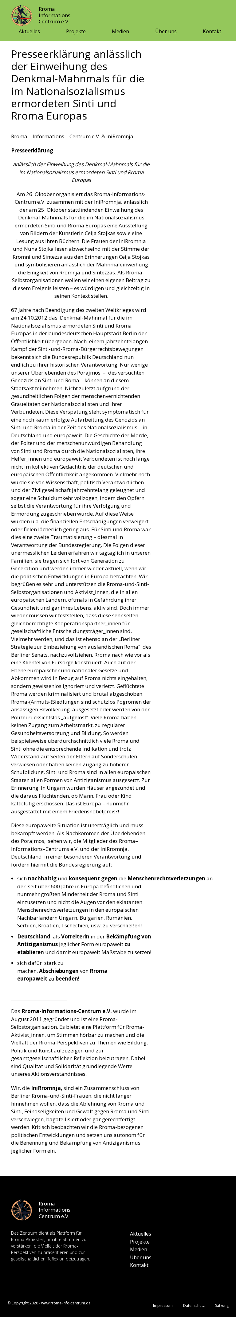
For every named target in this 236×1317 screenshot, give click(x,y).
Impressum (163, 1305)
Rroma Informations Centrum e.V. (54, 15)
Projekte (76, 31)
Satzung (222, 1305)
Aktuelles (29, 31)
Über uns (166, 31)
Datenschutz (194, 1305)
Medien (120, 31)
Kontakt (212, 31)
